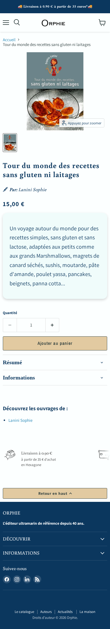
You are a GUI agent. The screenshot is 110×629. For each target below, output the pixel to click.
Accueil (9, 39)
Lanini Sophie (20, 420)
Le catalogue (24, 611)
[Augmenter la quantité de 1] (53, 325)
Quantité (10, 313)
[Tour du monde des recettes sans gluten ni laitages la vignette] (10, 143)
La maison (87, 611)
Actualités (65, 611)
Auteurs (46, 611)
